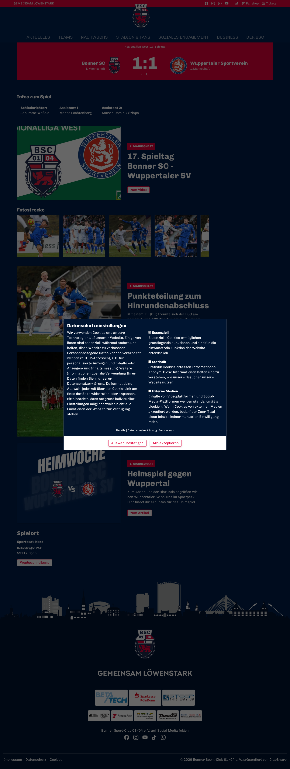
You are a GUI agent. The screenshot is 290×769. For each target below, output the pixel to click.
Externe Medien (165, 391)
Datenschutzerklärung (85, 384)
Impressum (166, 430)
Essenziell (160, 333)
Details (120, 430)
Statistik (159, 362)
